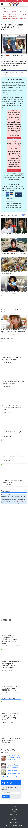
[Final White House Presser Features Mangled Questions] (14, 471)
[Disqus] (14, 558)
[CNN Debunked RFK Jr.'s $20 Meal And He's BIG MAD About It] (11, 678)
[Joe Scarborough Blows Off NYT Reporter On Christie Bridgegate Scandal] (14, 446)
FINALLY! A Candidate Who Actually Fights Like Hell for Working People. (13, 772)
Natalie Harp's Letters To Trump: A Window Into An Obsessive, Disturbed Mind (10, 665)
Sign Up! (5, 796)
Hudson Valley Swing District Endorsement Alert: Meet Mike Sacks (13, 765)
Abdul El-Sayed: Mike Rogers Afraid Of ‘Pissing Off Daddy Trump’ (10, 716)
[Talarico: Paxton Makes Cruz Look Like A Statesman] (11, 730)
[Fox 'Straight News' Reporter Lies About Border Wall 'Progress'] (14, 372)
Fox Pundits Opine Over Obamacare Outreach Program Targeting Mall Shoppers (12, 408)
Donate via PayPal (18, 194)
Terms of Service (20, 501)
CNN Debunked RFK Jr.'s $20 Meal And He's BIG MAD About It (10, 688)
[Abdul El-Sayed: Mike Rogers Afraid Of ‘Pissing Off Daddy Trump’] (11, 706)
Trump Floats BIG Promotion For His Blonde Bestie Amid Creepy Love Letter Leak (9, 639)
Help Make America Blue (11, 777)
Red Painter (4, 670)
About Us (14, 809)
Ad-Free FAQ (19, 177)
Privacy (14, 817)
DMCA (14, 820)
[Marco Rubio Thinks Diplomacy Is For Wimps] (14, 422)
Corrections (14, 822)
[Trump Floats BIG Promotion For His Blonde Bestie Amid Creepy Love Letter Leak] (11, 627)
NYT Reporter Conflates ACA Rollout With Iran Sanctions (12, 27)
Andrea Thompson (6, 645)
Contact (14, 812)
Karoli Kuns (6, 55)
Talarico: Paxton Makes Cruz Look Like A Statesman (11, 740)
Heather (4, 722)
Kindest (9, 198)
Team (14, 806)
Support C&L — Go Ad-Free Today (14, 1)
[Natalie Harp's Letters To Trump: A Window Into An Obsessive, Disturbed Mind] (11, 654)
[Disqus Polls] (14, 523)
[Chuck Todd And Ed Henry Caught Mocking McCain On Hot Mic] (14, 348)
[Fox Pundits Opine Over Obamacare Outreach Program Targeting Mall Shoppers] (14, 396)
